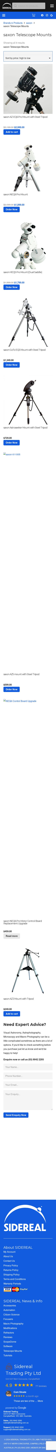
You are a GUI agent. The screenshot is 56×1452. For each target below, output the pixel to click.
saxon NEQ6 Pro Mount (15, 194)
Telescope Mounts (12, 1350)
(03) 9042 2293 (15, 1420)
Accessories (9, 1305)
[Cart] (33, 15)
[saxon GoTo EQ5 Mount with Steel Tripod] (28, 322)
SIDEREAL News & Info (22, 1301)
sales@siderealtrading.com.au (16, 1422)
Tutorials (7, 1355)
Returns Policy (10, 1270)
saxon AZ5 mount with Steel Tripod (21, 674)
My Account (9, 1251)
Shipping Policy (11, 1274)
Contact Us (9, 1260)
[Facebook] (42, 15)
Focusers (8, 1319)
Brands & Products (13, 23)
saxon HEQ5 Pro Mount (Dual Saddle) (22, 272)
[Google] (51, 15)
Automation (9, 1310)
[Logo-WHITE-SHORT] (7, 6)
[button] (52, 6)
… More (39, 1401)
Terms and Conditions (14, 1279)
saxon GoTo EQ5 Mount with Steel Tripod (24, 349)
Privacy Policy (10, 1265)
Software (7, 1346)
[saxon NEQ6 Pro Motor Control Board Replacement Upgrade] (28, 808)
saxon (29, 23)
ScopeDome (9, 1341)
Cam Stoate (20, 1392)
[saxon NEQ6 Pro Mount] (28, 166)
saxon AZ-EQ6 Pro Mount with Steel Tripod (25, 117)
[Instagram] (47, 15)
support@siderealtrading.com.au (16, 1429)
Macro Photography (13, 1323)
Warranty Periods (12, 1283)
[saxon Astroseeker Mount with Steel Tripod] (28, 400)
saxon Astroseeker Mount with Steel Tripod (25, 427)
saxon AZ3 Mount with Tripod (18, 998)
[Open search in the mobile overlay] (28, 6)
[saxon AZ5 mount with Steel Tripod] (28, 561)
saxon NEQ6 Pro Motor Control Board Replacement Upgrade (22, 922)
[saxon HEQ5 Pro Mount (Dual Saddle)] (28, 244)
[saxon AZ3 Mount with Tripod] (28, 971)
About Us (8, 1256)
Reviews (7, 1337)
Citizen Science (11, 1314)
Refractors (8, 1332)
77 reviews (41, 1386)
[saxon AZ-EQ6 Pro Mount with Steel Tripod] (28, 89)
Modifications (10, 1328)
